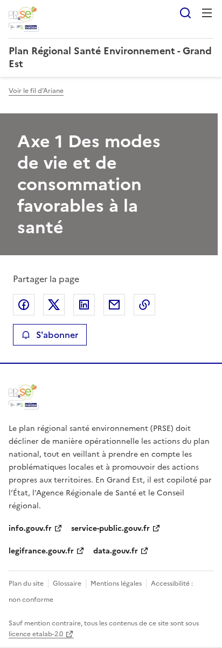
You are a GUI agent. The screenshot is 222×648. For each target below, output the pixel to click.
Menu (207, 13)
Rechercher (185, 13)
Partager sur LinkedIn (84, 304)
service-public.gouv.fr (110, 528)
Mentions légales (116, 583)
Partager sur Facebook (23, 304)
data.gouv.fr (115, 551)
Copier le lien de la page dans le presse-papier (144, 304)
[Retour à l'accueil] (24, 396)
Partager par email (114, 304)
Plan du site (26, 583)
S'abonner (57, 334)
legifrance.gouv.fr (41, 551)
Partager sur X (54, 304)
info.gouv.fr (30, 528)
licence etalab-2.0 (36, 634)
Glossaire (67, 583)
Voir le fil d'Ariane (36, 91)
